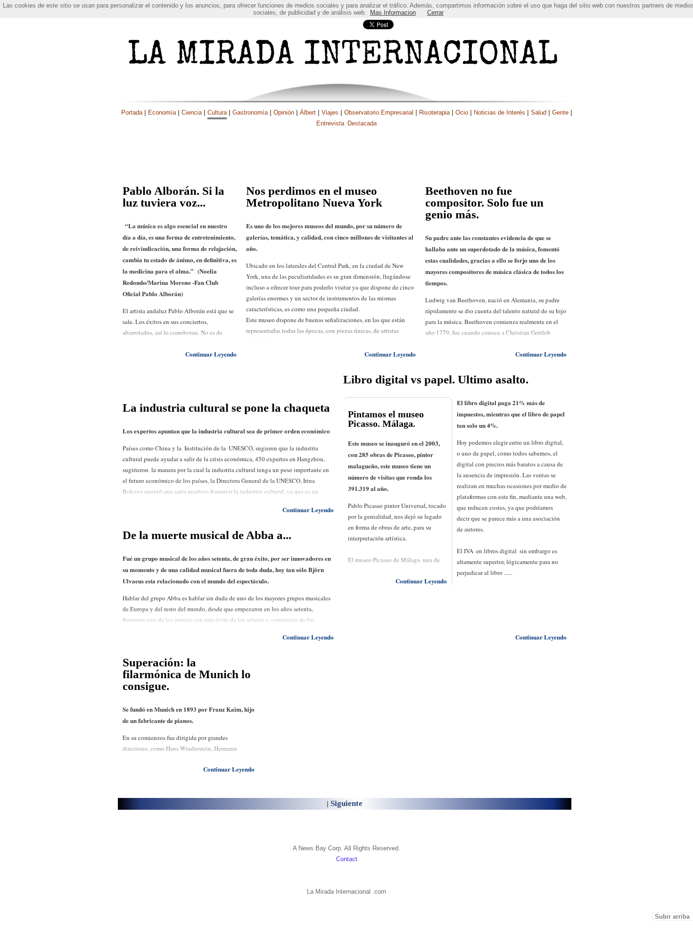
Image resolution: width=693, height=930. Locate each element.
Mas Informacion (393, 12)
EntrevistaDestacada (346, 123)
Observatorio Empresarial (378, 112)
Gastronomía (250, 112)
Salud (538, 112)
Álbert (308, 112)
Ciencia (192, 112)
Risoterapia (434, 112)
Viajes (330, 112)
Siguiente (346, 803)
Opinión (283, 112)
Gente (560, 112)
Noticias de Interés (499, 112)
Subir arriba (672, 916)
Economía (162, 112)
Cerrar (435, 12)
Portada (131, 112)
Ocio (461, 112)
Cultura (217, 112)
